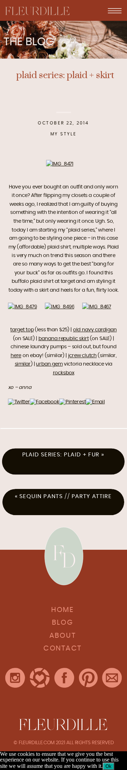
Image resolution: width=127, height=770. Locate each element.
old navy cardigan (95, 329)
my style (63, 134)
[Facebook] (44, 401)
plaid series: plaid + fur (60, 454)
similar (23, 364)
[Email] (95, 401)
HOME (62, 609)
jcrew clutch (82, 355)
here (16, 355)
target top (22, 329)
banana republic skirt (63, 338)
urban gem (49, 364)
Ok (108, 766)
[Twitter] (19, 401)
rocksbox (63, 372)
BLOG (62, 622)
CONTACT (62, 648)
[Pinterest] (72, 401)
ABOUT (62, 635)
